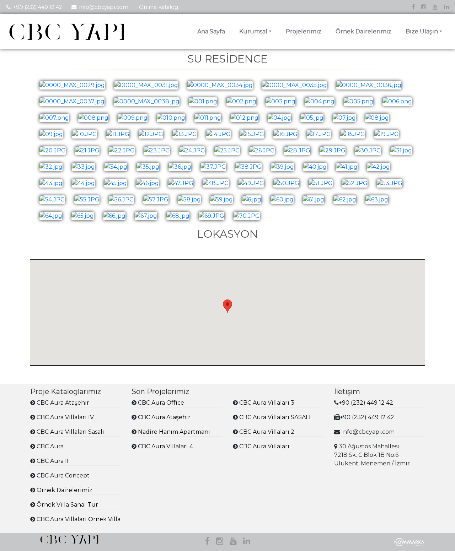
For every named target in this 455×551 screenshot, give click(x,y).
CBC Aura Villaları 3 (266, 402)
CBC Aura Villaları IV (65, 417)
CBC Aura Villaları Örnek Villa (79, 519)
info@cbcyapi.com (103, 7)
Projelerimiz (303, 31)
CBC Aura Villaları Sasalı (70, 431)
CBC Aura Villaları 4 (165, 446)
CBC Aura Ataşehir (63, 402)
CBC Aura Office (161, 402)
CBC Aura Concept (63, 475)
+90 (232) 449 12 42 (37, 7)
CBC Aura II (53, 461)
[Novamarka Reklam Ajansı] (409, 541)
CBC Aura (50, 446)
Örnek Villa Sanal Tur (67, 504)
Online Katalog (158, 7)
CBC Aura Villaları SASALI (275, 417)
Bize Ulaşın (422, 31)
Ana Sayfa (211, 31)
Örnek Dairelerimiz (363, 31)
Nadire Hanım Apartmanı (174, 431)
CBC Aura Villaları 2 (266, 431)
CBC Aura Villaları (264, 446)
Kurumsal (253, 31)
